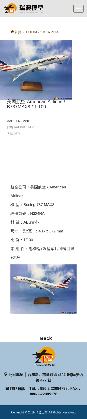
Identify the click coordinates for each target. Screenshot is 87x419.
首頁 (17, 32)
